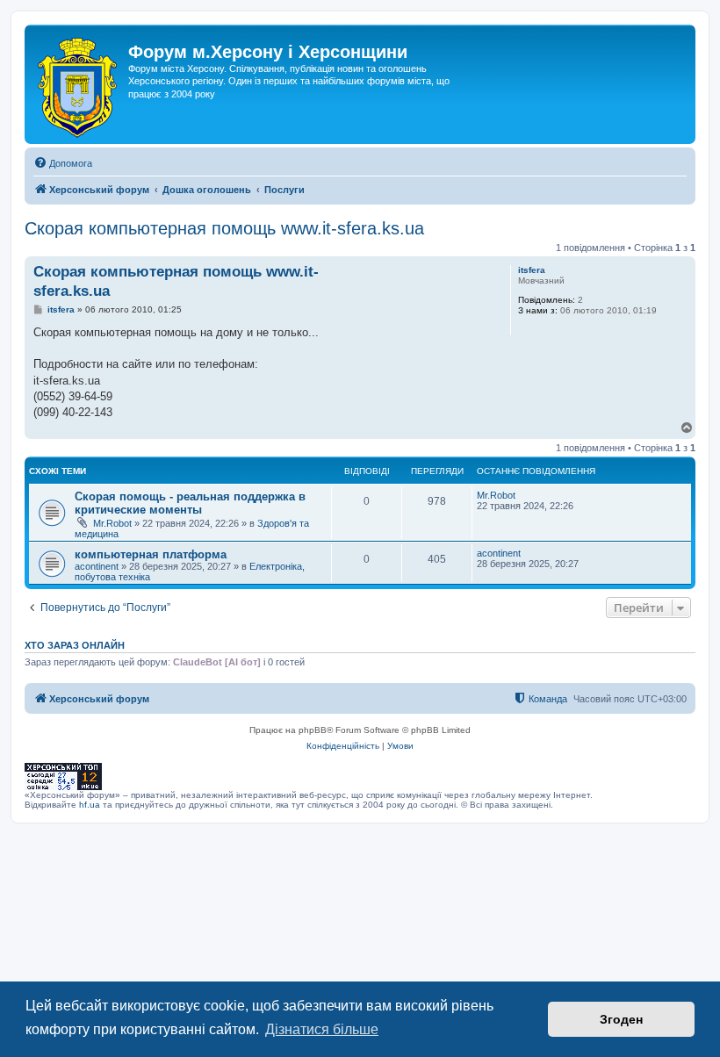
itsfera (531, 270)
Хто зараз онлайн (75, 645)
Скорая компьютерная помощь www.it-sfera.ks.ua (224, 228)
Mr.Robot (112, 523)
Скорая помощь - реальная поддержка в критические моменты (190, 503)
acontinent (97, 566)
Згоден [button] (621, 1019)
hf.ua (89, 804)
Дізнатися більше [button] (321, 1029)
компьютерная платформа (151, 554)
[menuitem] (62, 163)
